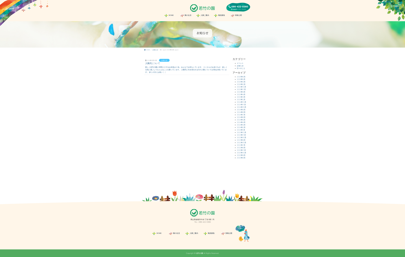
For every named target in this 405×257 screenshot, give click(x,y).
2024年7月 (241, 115)
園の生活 (188, 15)
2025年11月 (241, 89)
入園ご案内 (205, 15)
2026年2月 (241, 84)
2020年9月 (241, 155)
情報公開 (238, 15)
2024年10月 (241, 107)
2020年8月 (241, 158)
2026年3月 (241, 82)
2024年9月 (241, 110)
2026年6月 (241, 77)
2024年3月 (241, 125)
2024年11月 (241, 104)
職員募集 (223, 15)
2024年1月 (241, 130)
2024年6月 (241, 117)
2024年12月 (241, 102)
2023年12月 (241, 132)
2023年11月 (241, 135)
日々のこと (241, 68)
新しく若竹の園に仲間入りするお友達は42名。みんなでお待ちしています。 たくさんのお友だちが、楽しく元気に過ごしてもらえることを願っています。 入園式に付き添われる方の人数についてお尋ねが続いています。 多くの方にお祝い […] (186, 69)
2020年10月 (241, 153)
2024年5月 (241, 120)
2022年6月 (241, 148)
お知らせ (155, 50)
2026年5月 (241, 79)
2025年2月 (241, 99)
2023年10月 (241, 137)
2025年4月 (241, 94)
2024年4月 (241, 122)
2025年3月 (241, 97)
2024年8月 (241, 112)
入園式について (152, 63)
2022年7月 (241, 145)
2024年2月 (241, 127)
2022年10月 (241, 142)
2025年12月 (241, 87)
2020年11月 (241, 150)
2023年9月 (241, 140)
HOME (171, 15)
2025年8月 (241, 92)
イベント (240, 63)
